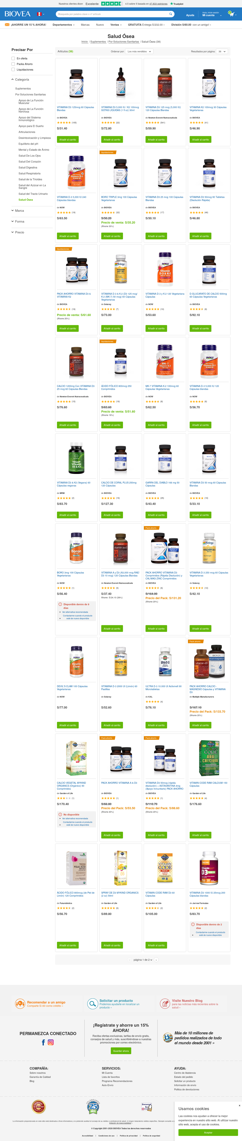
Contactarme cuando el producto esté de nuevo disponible (77, 617)
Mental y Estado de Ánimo (34, 150)
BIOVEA (63, 117)
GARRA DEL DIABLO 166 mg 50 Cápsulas (162, 484)
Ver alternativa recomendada (75, 611)
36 (220, 51)
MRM (62, 493)
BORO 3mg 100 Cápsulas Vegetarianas (70, 574)
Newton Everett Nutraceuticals (162, 117)
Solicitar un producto (185, 1081)
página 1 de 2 (142, 960)
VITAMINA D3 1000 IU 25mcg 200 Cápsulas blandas (207, 894)
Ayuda (190, 15)
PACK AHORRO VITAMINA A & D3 (119, 782)
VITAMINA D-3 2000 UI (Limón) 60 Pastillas (119, 688)
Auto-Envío (107, 1085)
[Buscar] (171, 14)
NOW (62, 207)
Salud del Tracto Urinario (33, 194)
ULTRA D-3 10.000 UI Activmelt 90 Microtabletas (164, 688)
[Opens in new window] (43, 1042)
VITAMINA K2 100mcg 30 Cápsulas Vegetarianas (208, 109)
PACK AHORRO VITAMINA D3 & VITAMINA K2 (74, 295)
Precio (19, 232)
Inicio (84, 41)
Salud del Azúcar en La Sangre (32, 186)
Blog (32, 1081)
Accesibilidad (87, 1136)
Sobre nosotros (38, 1072)
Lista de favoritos (111, 1076)
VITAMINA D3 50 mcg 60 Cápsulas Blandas (208, 484)
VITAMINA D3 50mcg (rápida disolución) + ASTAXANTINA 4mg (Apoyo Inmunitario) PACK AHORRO (164, 785)
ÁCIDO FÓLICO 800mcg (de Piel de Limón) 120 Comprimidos (75, 894)
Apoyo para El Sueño (31, 126)
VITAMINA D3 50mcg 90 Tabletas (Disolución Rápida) (207, 198)
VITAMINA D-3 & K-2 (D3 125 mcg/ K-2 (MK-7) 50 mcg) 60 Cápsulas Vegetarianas (119, 296)
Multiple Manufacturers (203, 696)
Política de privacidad (128, 1136)
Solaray (107, 304)
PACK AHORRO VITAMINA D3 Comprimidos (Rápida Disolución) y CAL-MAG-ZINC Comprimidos (164, 575)
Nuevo (100, 24)
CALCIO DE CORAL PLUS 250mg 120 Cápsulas (118, 484)
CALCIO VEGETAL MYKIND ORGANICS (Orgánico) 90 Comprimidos (71, 785)
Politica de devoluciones (186, 1089)
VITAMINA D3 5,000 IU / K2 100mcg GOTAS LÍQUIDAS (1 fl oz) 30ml (120, 109)
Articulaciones (27, 132)
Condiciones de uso (106, 1136)
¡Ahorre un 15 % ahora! (28, 24)
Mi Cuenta (107, 1072)
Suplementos (98, 41)
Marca (19, 210)
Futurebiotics (66, 903)
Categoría (22, 79)
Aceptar (208, 1132)
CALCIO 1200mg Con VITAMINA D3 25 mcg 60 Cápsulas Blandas (75, 387)
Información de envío (185, 1085)
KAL (150, 696)
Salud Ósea (26, 200)
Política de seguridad (151, 1136)
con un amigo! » (191, 24)
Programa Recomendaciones (117, 1081)
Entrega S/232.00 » (146, 24)
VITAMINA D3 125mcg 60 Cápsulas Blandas (75, 109)
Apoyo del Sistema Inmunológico (30, 118)
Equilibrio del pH (28, 144)
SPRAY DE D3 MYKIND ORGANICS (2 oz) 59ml (119, 894)
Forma (19, 221)
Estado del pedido (183, 1076)
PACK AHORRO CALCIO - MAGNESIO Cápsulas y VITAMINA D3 (208, 689)
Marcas (85, 24)
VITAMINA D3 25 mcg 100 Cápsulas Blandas (164, 198)
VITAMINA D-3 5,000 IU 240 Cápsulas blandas (71, 198)
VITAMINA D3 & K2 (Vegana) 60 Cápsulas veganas (73, 484)
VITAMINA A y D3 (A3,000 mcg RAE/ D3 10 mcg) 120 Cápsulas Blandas (120, 574)
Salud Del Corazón (30, 161)
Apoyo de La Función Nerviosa (31, 110)
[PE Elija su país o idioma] (40, 14)
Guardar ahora (121, 1050)
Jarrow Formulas (200, 903)
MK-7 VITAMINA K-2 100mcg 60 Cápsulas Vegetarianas (162, 387)
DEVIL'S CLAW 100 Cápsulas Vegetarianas (72, 688)
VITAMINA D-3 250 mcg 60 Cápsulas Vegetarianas (209, 574)
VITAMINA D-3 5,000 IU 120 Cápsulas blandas (204, 387)
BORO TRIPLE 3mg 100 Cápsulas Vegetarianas (119, 198)
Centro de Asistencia (185, 1072)
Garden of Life (66, 793)
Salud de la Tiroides (30, 179)
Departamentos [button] (62, 24)
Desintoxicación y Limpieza (35, 138)
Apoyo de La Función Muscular (31, 101)
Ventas (114, 24)
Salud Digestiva (28, 167)
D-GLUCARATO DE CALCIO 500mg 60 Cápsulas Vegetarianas (208, 295)
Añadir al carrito (67, 139)
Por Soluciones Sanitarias (124, 41)
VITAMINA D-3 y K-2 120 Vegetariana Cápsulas (165, 295)
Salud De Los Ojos (30, 155)
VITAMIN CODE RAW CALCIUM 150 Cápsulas (208, 784)
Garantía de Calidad (40, 1076)
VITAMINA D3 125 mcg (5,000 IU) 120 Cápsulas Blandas (163, 109)
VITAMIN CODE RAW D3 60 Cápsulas (160, 894)
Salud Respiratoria (29, 173)
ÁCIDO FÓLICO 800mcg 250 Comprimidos (116, 387)
